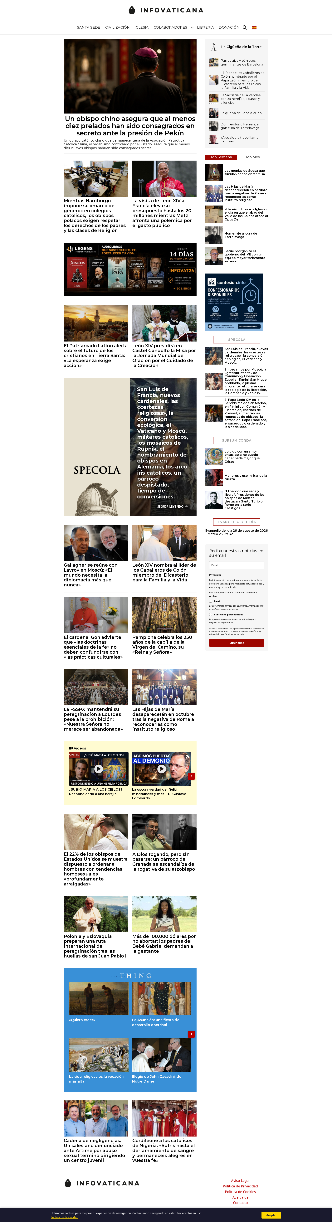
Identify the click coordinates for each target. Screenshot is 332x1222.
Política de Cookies (240, 1192)
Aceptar (271, 1215)
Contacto (240, 1203)
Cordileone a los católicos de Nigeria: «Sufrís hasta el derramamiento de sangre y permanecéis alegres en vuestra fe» (163, 1150)
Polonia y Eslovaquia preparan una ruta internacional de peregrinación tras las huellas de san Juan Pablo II (96, 946)
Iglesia (142, 27)
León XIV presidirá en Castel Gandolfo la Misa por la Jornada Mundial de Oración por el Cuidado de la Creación (164, 355)
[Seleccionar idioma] (254, 27)
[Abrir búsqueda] (245, 27)
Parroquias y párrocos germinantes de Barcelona (242, 62)
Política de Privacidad (240, 1186)
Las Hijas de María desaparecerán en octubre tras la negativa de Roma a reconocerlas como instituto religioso (163, 719)
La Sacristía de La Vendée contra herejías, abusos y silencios (241, 98)
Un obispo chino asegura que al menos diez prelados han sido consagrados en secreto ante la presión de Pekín (130, 126)
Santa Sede (88, 27)
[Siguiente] (191, 776)
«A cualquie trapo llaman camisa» (241, 139)
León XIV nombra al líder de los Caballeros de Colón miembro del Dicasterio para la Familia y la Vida (164, 572)
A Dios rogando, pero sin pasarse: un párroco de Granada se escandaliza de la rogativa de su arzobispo (163, 861)
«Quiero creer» (82, 1020)
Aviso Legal (240, 1181)
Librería (205, 27)
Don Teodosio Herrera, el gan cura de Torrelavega (240, 126)
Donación (229, 27)
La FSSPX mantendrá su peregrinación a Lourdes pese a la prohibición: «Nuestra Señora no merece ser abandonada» (93, 719)
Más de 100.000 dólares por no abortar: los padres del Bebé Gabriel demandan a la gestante (164, 943)
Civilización (117, 27)
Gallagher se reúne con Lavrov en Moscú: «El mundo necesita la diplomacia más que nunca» (91, 575)
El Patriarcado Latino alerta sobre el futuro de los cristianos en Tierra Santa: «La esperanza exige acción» (96, 355)
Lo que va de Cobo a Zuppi (241, 113)
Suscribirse (237, 643)
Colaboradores (170, 27)
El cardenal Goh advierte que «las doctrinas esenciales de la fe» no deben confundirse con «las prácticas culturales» (93, 647)
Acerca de (240, 1197)
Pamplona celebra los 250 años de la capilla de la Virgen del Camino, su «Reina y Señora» (162, 644)
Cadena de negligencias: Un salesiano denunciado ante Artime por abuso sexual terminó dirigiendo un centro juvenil (94, 1150)
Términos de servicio (234, 634)
